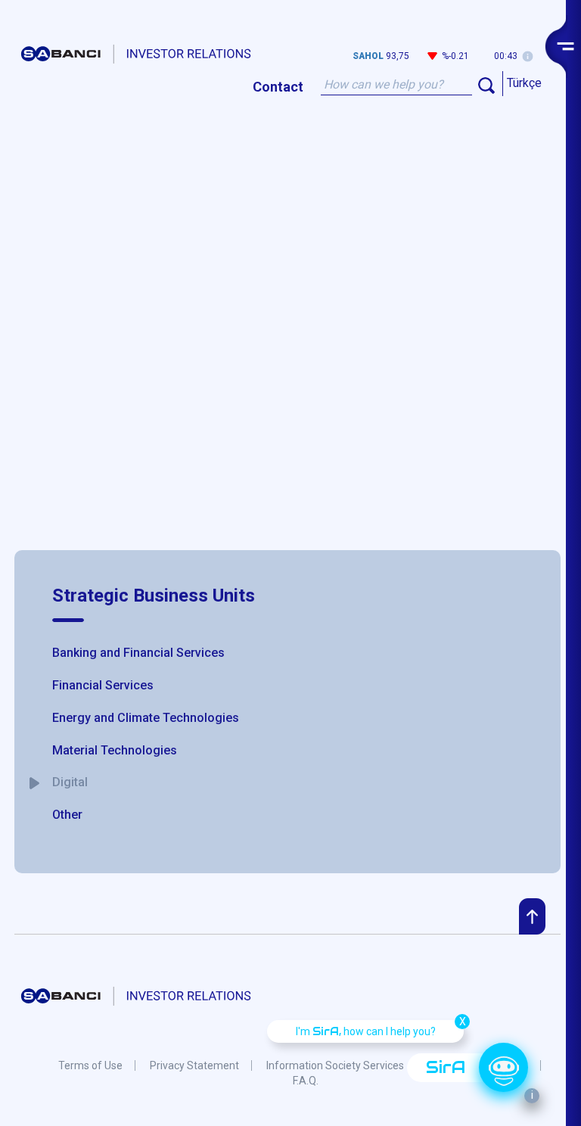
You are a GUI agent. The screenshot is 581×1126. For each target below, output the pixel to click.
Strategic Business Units (153, 595)
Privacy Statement (194, 1065)
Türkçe (524, 83)
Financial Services (103, 685)
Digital (70, 782)
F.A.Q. (305, 1081)
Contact (278, 86)
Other (67, 814)
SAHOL (368, 56)
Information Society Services (335, 1065)
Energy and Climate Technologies (145, 718)
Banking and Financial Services (138, 652)
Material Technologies (114, 750)
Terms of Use (90, 1065)
